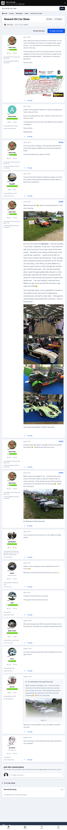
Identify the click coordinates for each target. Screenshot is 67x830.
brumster (12, 748)
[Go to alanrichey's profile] (5, 25)
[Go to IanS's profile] (12, 596)
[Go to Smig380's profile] (12, 177)
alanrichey (10, 25)
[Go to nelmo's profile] (12, 566)
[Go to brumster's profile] (12, 741)
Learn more (3, 3)
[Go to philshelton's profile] (12, 535)
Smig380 (12, 184)
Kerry (12, 659)
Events (26, 25)
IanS (12, 603)
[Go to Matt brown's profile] (12, 624)
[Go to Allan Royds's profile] (12, 109)
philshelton (12, 542)
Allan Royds (12, 116)
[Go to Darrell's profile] (12, 680)
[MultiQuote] (24, 100)
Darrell (12, 687)
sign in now (42, 769)
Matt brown (12, 631)
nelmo (12, 573)
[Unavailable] (43, 212)
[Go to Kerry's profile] (12, 652)
